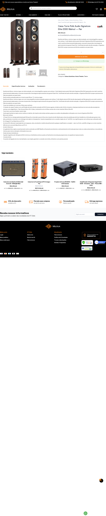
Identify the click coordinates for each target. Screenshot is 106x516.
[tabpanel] (53, 115)
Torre (80, 20)
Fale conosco (31, 240)
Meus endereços (5, 240)
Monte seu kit (31, 237)
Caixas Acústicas (73, 20)
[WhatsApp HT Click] (85, 513)
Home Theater (65, 20)
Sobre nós (30, 235)
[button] (46, 21)
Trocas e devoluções (60, 240)
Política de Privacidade (61, 237)
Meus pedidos (4, 237)
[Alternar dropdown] (101, 9)
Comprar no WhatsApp (82, 61)
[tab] (6, 86)
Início (59, 20)
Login (1, 235)
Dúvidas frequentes (60, 242)
